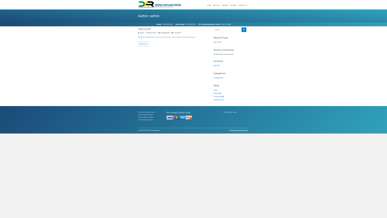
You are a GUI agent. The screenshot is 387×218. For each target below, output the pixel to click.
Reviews (233, 5)
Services (225, 5)
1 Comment (177, 33)
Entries (217, 93)
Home (209, 5)
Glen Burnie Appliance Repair (146, 112)
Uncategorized (165, 33)
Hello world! (144, 29)
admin (142, 33)
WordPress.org (219, 100)
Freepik (234, 112)
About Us (216, 5)
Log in (216, 90)
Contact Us (242, 5)
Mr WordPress (218, 54)
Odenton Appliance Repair (145, 117)
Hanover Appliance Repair (145, 114)
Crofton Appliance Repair (145, 120)
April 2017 (217, 65)
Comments (219, 96)
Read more (143, 44)
